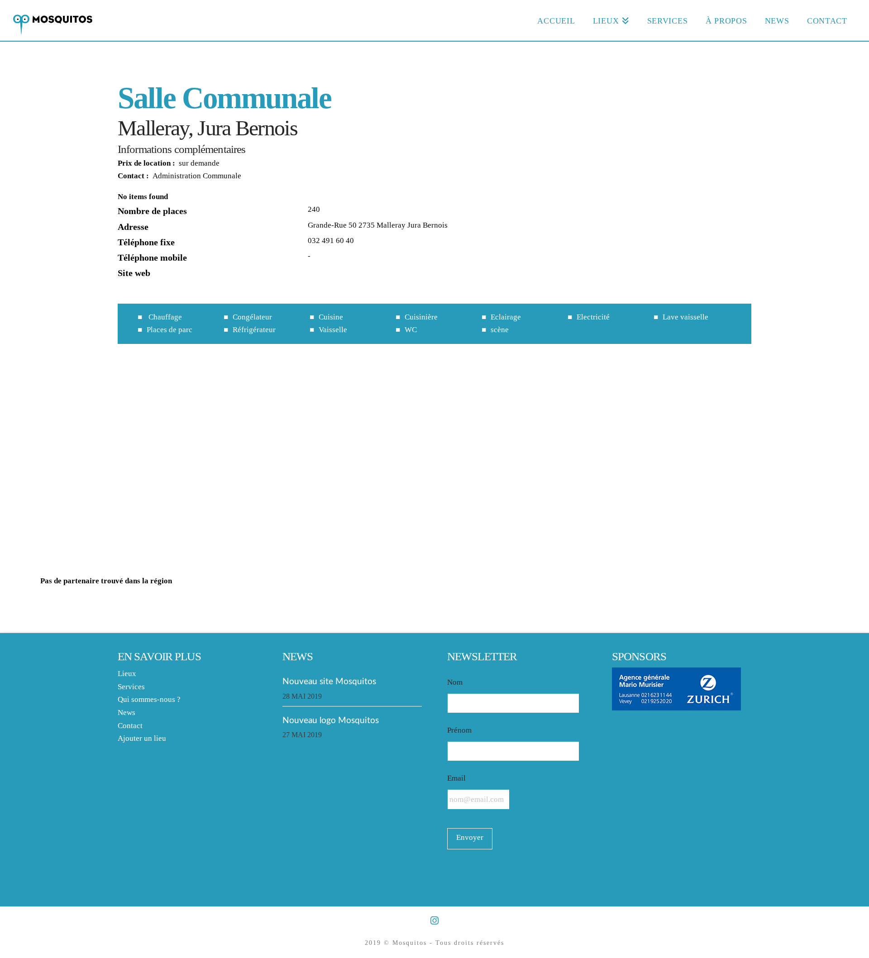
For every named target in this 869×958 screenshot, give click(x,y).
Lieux (127, 673)
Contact (130, 725)
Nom (455, 682)
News (126, 712)
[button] (434, 458)
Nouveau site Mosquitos (329, 681)
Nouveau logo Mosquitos (330, 720)
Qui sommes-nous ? (149, 699)
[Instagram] (434, 920)
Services (131, 686)
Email (456, 778)
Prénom (459, 730)
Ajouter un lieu (142, 738)
